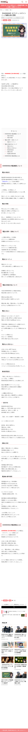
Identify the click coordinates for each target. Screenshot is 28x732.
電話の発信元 (10, 135)
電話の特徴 (10, 137)
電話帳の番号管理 (11, 153)
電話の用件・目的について (11, 140)
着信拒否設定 (10, 150)
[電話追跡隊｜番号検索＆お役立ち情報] (4, 2)
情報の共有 (10, 151)
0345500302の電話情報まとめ (12, 156)
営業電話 (5, 20)
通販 (9, 20)
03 (14, 600)
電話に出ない (10, 146)
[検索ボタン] (22, 2)
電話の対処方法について (11, 144)
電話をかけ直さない (12, 148)
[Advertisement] (14, 54)
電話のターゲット (11, 142)
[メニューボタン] (26, 2)
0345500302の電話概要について (13, 134)
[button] (14, 607)
